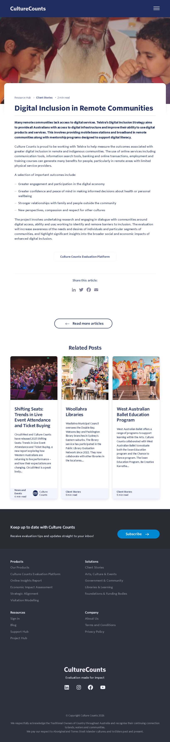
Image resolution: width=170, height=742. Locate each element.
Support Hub (19, 632)
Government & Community (104, 580)
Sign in (15, 618)
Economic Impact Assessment (31, 587)
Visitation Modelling (24, 600)
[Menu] (156, 8)
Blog (13, 625)
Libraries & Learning (99, 587)
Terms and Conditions (100, 625)
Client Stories (44, 97)
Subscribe (134, 534)
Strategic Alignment (24, 593)
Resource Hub (23, 97)
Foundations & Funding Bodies (106, 593)
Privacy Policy (94, 632)
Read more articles (88, 323)
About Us (91, 618)
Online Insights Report (26, 580)
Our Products (19, 567)
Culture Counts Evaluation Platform (85, 256)
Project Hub (18, 638)
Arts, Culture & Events (101, 574)
